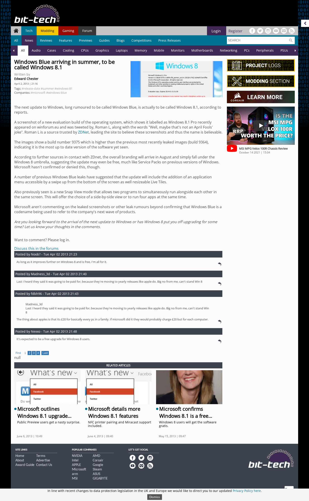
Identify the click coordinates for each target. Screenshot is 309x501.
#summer (47, 88)
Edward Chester (26, 78)
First (18, 353)
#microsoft (38, 93)
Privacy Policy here (247, 491)
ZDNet (83, 132)
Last (45, 353)
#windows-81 (63, 88)
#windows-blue (56, 93)
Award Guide (24, 465)
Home (19, 456)
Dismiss (154, 497)
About (19, 460)
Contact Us (44, 465)
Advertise (43, 460)
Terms (40, 456)
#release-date (31, 88)
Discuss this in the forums (36, 248)
